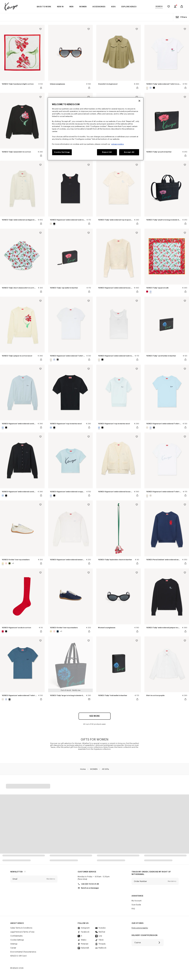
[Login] (175, 6)
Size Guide (136, 905)
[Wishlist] (40, 29)
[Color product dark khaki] (9, 563)
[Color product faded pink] (6, 563)
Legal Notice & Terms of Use (22, 932)
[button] (33, 879)
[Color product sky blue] (3, 427)
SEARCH (158, 6)
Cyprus (137, 942)
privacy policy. (117, 144)
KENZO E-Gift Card (18, 956)
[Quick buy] (41, 88)
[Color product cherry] (147, 291)
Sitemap (13, 944)
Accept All (129, 152)
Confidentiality (16, 936)
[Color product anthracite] (57, 359)
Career (13, 948)
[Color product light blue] (150, 87)
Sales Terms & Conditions (21, 928)
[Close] (139, 101)
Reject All (107, 152)
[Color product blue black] (57, 631)
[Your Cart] (181, 6)
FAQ (133, 909)
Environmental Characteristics (23, 952)
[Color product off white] (147, 87)
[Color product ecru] (3, 563)
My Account (136, 901)
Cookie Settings (17, 940)
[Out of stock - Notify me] (89, 699)
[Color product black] (153, 87)
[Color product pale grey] (150, 495)
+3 (13, 563)
